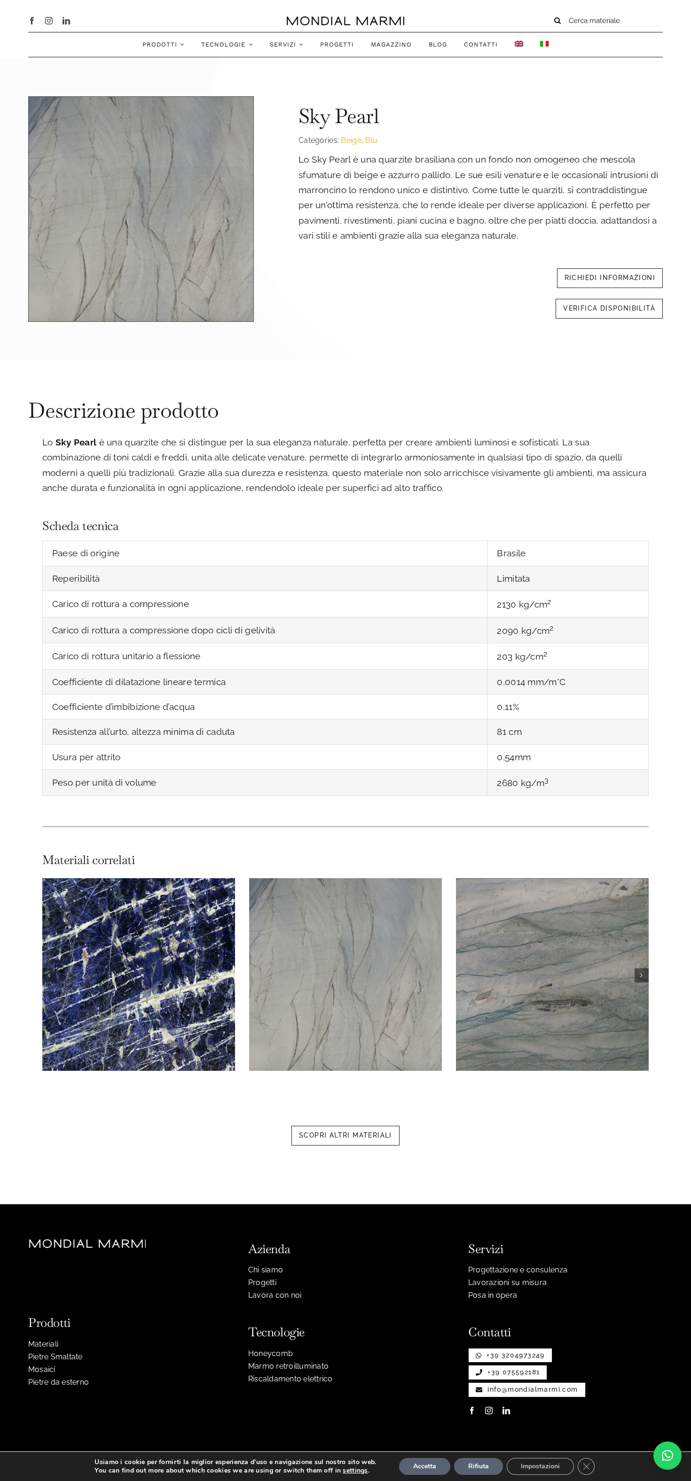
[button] (49, 975)
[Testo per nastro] (345, 21)
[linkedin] (66, 20)
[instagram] (49, 20)
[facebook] (32, 20)
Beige (351, 140)
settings (355, 1470)
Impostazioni (540, 1466)
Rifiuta (478, 1466)
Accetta (424, 1466)
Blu (371, 140)
